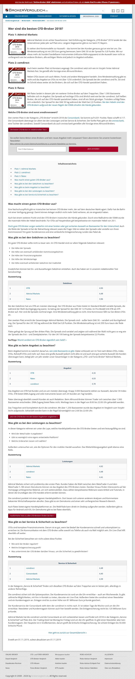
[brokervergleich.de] (28, 10)
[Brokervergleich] (6, 17)
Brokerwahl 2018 (39, 21)
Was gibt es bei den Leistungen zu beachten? (34, 191)
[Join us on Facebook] (113, 10)
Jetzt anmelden (93, 149)
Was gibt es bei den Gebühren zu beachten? (34, 183)
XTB (28, 288)
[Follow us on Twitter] (118, 10)
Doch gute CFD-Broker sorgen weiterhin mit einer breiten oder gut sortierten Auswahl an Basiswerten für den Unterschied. (63, 226)
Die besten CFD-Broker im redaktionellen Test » (28, 129)
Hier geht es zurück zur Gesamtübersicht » (67, 632)
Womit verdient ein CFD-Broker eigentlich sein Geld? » (42, 340)
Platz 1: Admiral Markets (25, 169)
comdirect (34, 384)
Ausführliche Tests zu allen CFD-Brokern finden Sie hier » (32, 515)
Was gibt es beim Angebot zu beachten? (32, 187)
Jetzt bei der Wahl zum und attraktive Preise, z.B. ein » (67, 2)
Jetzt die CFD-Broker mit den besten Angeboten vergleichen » (34, 416)
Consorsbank (73, 117)
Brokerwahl (26, 21)
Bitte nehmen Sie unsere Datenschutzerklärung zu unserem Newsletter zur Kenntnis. (43, 144)
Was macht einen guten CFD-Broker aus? (32, 180)
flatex (28, 299)
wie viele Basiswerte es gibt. (62, 351)
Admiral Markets (33, 294)
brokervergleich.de (12, 21)
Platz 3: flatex (20, 176)
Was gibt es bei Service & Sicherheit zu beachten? (36, 194)
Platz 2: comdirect (22, 172)
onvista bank (118, 120)
